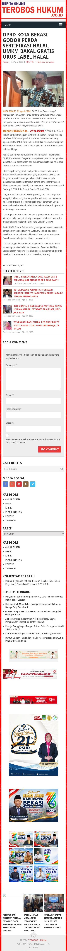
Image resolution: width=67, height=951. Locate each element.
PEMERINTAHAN (13, 512)
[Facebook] (5, 484)
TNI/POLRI (10, 520)
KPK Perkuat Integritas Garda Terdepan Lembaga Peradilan (33, 633)
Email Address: (13, 408)
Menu (8, 25)
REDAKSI (33, 947)
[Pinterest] (19, 484)
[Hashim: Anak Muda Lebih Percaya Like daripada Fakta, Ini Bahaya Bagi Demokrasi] (33, 903)
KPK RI (8, 508)
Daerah (8, 503)
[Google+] (12, 484)
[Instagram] (26, 484)
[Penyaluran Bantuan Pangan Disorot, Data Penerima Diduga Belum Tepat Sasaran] (12, 903)
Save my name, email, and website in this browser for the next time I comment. (33, 441)
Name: (9, 395)
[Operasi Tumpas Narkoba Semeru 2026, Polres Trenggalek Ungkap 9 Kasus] (54, 903)
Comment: (11, 365)
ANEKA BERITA (12, 499)
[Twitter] (32, 484)
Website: (10, 423)
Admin (5, 62)
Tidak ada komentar (45, 62)
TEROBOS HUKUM (37, 940)
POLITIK (30, 62)
